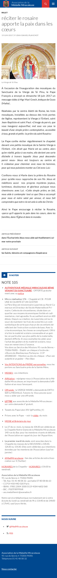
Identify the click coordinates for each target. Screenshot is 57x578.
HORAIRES (7, 466)
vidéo (35, 415)
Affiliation (10, 378)
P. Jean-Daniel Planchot (26, 35)
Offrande (9, 390)
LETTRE (8, 401)
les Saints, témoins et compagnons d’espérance (24, 251)
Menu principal (53, 4)
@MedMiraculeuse (14, 458)
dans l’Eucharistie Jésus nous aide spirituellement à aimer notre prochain (28, 238)
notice (21, 293)
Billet (5, 12)
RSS (11, 533)
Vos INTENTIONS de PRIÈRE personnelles (25, 364)
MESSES (9, 373)
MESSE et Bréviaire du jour (18, 421)
